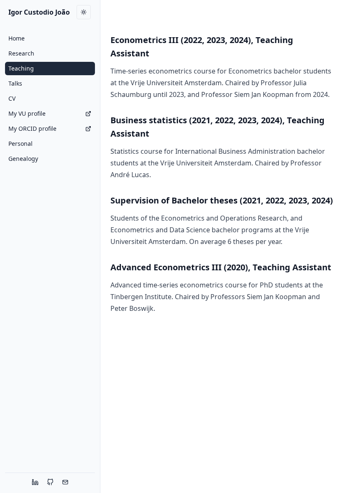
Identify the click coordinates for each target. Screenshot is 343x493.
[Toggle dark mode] (84, 12)
